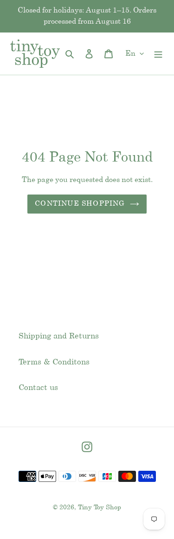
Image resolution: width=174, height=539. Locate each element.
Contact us (38, 387)
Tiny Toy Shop (99, 508)
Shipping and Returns (59, 336)
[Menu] (158, 54)
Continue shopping (80, 204)
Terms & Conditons (54, 362)
